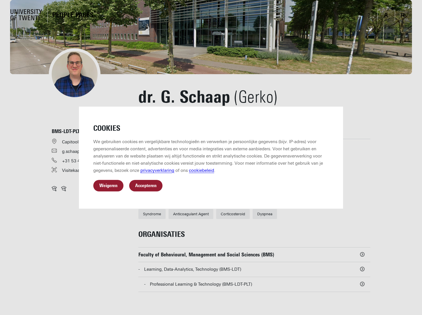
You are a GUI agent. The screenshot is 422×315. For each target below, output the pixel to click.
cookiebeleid (201, 170)
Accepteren (145, 185)
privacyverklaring (157, 170)
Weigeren (108, 185)
